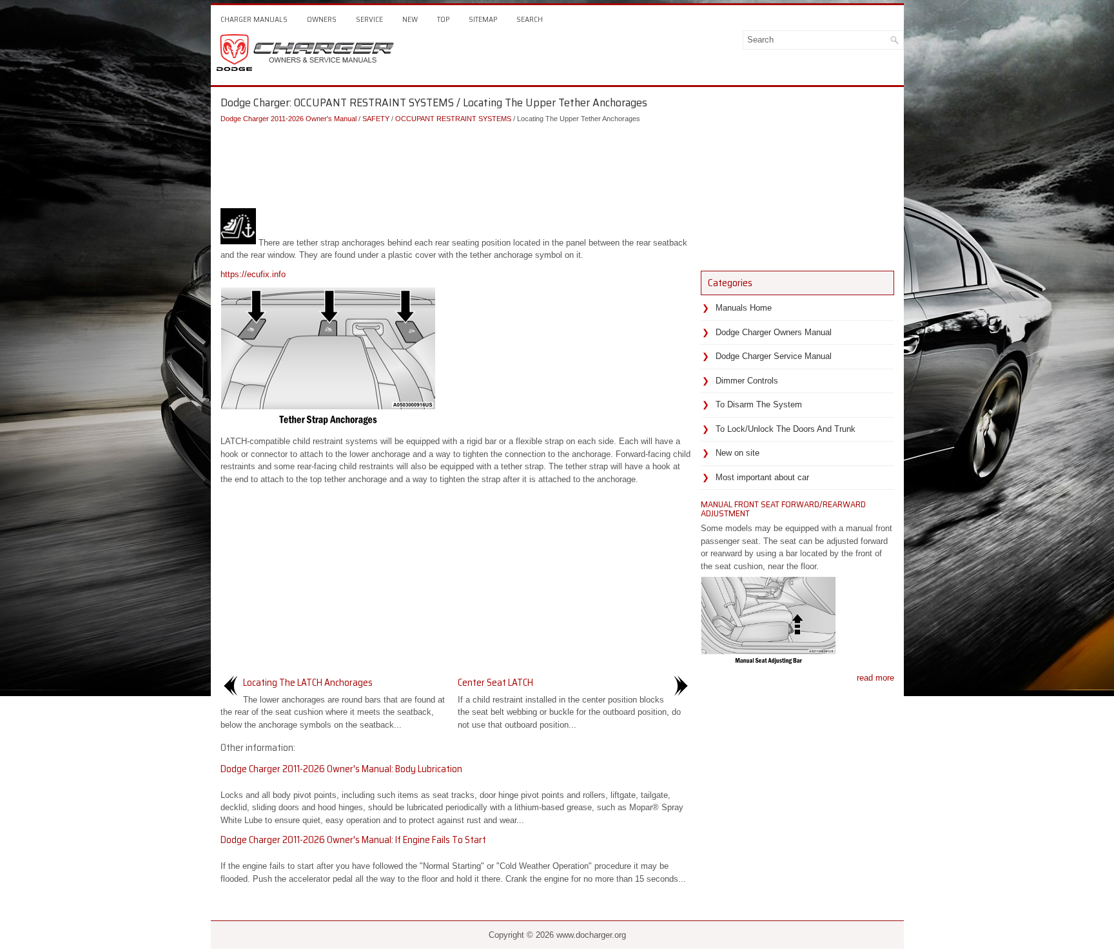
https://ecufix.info (253, 274)
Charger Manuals (254, 19)
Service (369, 19)
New (410, 19)
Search (529, 19)
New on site (737, 453)
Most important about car (762, 477)
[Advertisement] (455, 163)
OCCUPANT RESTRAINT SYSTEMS (453, 118)
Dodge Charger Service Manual (774, 356)
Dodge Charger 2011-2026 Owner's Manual (288, 118)
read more (875, 678)
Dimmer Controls (747, 380)
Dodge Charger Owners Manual (774, 332)
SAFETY (375, 118)
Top (443, 19)
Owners (322, 19)
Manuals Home (744, 308)
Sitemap (483, 19)
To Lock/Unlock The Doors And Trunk (785, 429)
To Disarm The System (759, 404)
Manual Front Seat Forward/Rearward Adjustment (783, 508)
